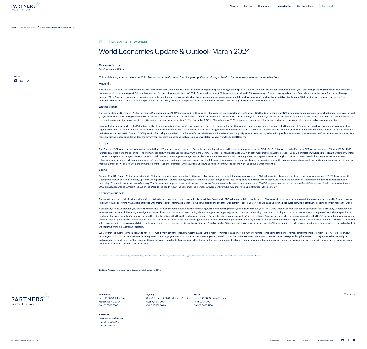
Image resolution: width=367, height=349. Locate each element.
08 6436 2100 (205, 305)
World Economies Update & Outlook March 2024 (59, 27)
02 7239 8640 (158, 305)
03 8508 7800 (111, 305)
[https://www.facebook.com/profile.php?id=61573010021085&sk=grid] (348, 340)
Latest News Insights (28, 27)
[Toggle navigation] (354, 6)
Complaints (306, 340)
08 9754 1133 (110, 325)
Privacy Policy (275, 340)
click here (273, 77)
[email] (21, 81)
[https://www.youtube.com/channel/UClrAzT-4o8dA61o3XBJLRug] (354, 340)
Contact (351, 294)
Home (13, 27)
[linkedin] (15, 81)
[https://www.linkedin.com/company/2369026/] (342, 340)
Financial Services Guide (325, 340)
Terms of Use (290, 340)
